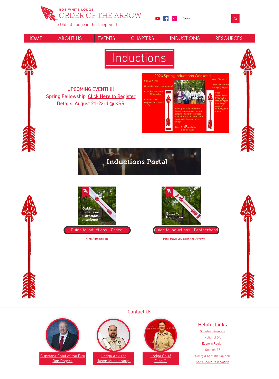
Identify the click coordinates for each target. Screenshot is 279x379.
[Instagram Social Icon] (174, 18)
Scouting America (212, 332)
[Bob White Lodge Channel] (157, 18)
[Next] (223, 103)
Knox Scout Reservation (212, 362)
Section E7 (212, 350)
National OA (212, 338)
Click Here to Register (112, 97)
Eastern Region (212, 344)
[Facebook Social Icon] (166, 18)
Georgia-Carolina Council (212, 356)
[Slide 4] (186, 126)
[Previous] (148, 103)
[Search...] (235, 18)
